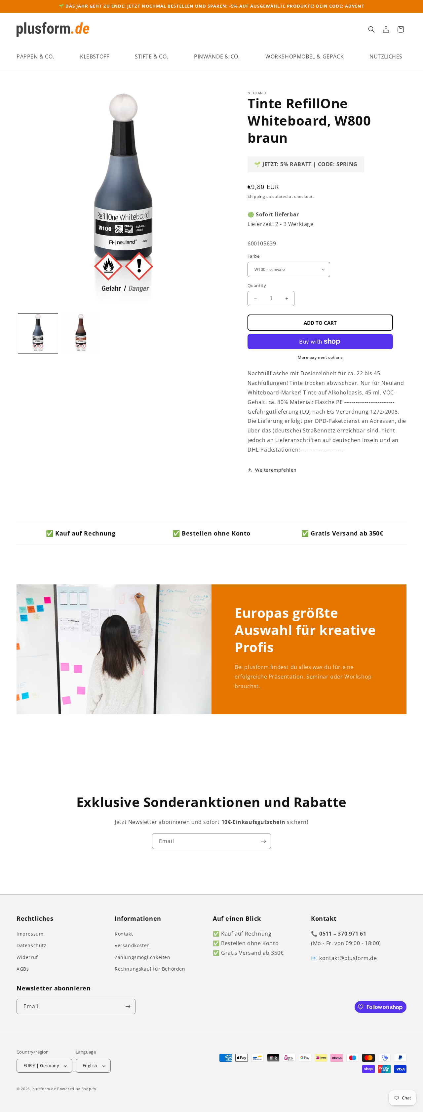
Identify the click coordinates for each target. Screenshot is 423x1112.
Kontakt (124, 934)
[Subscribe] (263, 841)
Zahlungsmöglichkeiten (143, 957)
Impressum (30, 934)
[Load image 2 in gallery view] (81, 333)
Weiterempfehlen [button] (276, 470)
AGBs (23, 969)
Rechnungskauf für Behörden (150, 969)
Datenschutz (32, 945)
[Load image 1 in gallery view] (38, 333)
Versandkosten (132, 945)
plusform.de (44, 1088)
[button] (35, 56)
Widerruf (27, 957)
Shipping (256, 196)
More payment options (320, 357)
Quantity (257, 285)
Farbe (253, 256)
